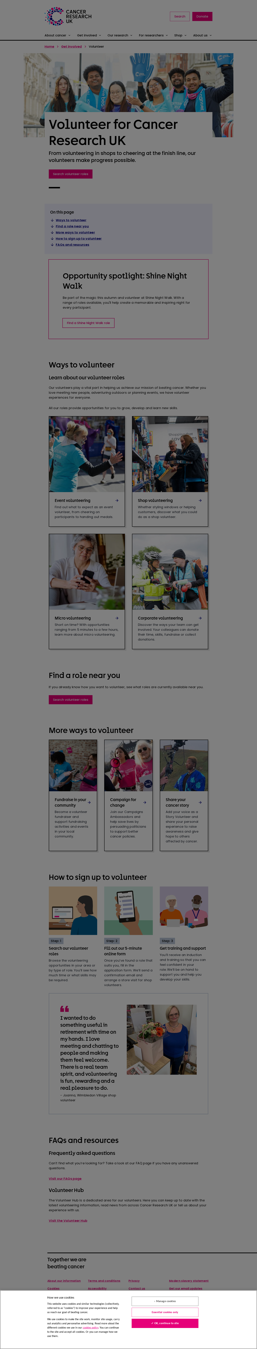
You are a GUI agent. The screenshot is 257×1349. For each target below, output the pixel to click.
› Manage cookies (165, 1301)
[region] (128, 1319)
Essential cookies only (165, 1312)
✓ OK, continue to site (165, 1323)
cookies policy (90, 1327)
